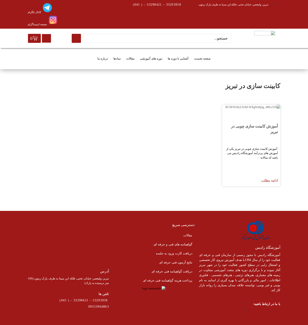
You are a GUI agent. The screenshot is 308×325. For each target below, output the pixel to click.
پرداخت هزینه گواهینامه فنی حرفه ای (167, 280)
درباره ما (102, 58)
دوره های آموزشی (151, 58)
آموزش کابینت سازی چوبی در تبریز (254, 129)
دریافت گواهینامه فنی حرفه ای (172, 271)
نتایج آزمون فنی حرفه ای (175, 262)
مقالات (130, 58)
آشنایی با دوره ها (178, 58)
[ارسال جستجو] (76, 38)
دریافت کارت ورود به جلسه (174, 253)
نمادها (117, 58)
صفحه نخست (202, 58)
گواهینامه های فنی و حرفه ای (173, 244)
